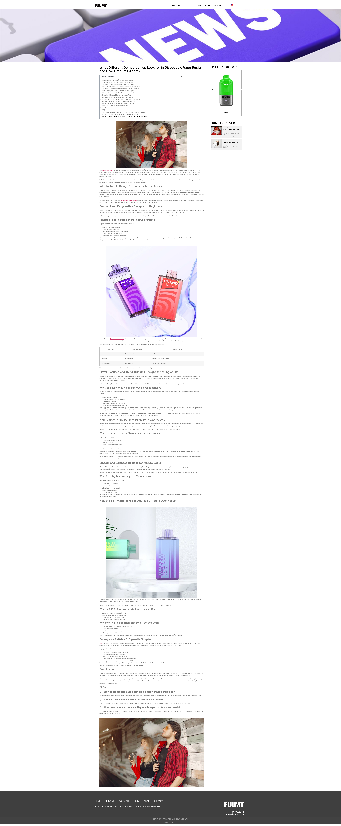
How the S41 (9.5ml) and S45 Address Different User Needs (121, 99)
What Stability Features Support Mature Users (119, 97)
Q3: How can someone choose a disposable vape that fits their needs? (127, 116)
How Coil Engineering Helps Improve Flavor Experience (122, 88)
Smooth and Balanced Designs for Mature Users (117, 95)
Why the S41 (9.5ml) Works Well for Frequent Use (120, 101)
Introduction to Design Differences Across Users (117, 80)
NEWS (207, 5)
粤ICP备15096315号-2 (170, 822)
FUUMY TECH (189, 5)
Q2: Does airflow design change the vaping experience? (122, 114)
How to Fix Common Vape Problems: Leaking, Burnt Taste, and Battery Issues (231, 129)
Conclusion (105, 108)
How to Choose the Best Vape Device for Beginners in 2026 (230, 141)
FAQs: (104, 110)
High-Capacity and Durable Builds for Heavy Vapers (118, 91)
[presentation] (213, 89)
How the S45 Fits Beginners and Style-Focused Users (121, 103)
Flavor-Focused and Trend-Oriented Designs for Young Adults (121, 86)
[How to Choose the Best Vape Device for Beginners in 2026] (216, 143)
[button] (181, 76)
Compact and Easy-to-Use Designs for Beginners (117, 82)
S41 (176, 599)
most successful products (129, 200)
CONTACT (217, 5)
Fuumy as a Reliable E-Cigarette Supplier (115, 105)
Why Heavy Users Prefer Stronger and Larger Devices (121, 93)
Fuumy (101, 643)
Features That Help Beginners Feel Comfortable (119, 84)
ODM (199, 5)
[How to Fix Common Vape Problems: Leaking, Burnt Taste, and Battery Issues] (216, 130)
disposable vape (107, 170)
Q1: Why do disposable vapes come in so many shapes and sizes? (125, 112)
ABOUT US (176, 5)
